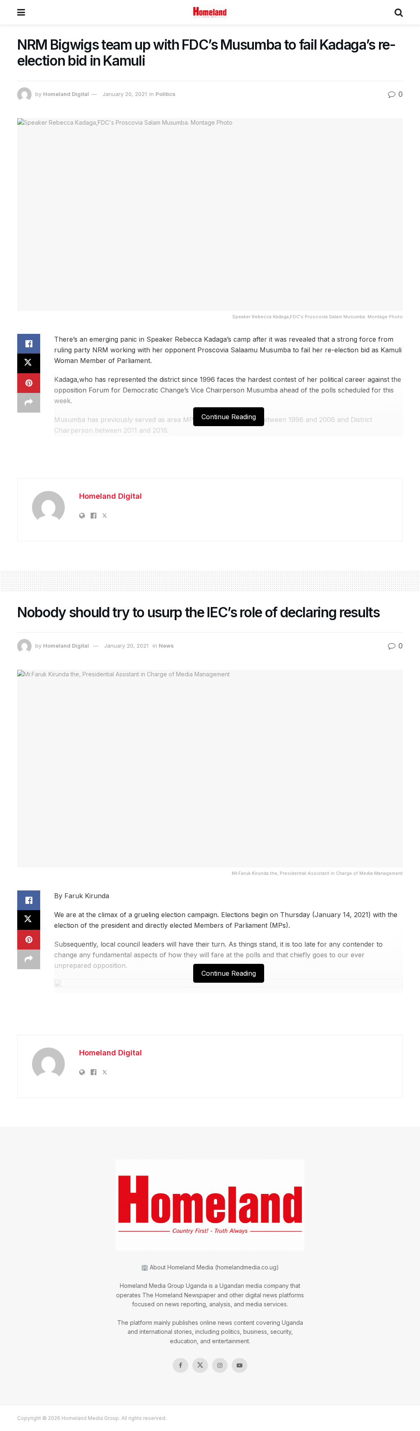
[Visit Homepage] (210, 12)
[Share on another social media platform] (28, 403)
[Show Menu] (21, 12)
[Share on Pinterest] (28, 383)
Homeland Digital (66, 94)
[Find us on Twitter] (200, 1365)
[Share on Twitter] (28, 363)
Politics (165, 94)
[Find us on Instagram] (220, 1365)
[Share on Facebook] (28, 344)
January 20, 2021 (125, 94)
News (166, 645)
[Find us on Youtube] (239, 1365)
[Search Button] (399, 12)
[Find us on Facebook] (180, 1365)
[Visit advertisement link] (210, 461)
